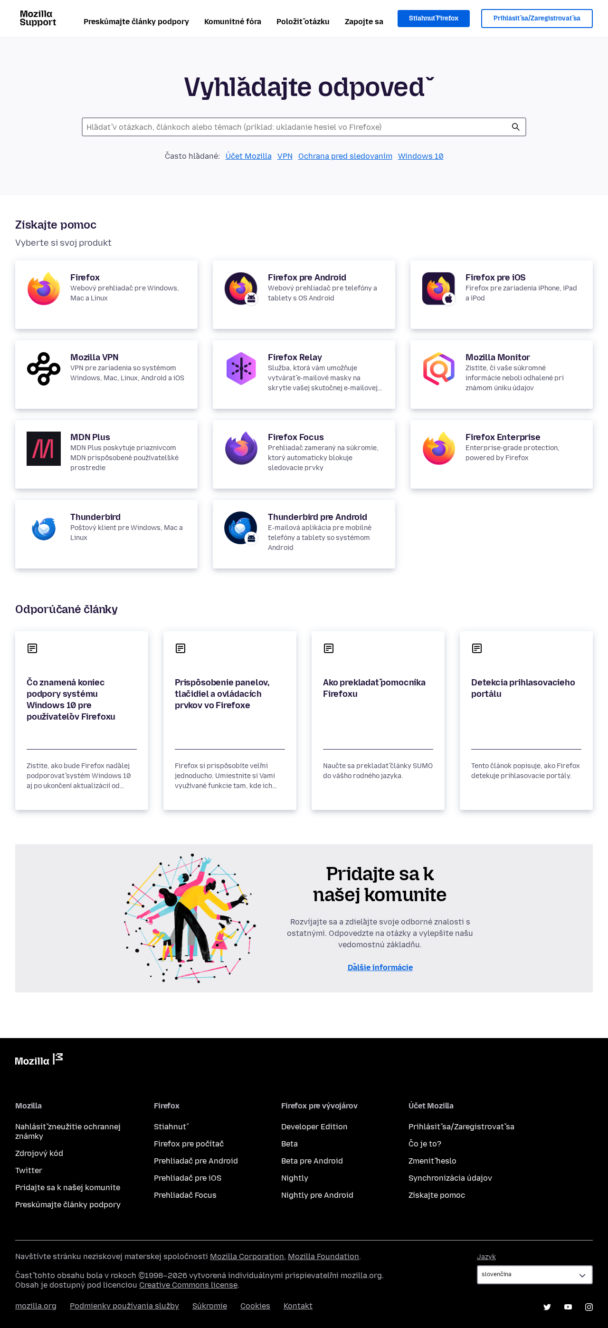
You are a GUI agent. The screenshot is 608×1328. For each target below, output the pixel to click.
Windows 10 (421, 156)
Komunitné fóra (232, 21)
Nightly (294, 1178)
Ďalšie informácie (380, 967)
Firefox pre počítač (189, 1143)
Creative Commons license (188, 1285)
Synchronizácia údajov (450, 1178)
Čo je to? (424, 1143)
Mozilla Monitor (498, 357)
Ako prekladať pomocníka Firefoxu (374, 688)
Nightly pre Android (317, 1195)
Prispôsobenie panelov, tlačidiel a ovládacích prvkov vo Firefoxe (222, 694)
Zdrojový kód (39, 1153)
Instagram (589, 1307)
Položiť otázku (303, 21)
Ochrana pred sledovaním (345, 156)
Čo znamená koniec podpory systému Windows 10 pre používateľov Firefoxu (71, 699)
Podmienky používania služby (124, 1305)
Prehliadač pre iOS (187, 1178)
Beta (289, 1143)
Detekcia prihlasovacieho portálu (523, 688)
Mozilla (39, 1060)
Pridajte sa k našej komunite (67, 1187)
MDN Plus (90, 437)
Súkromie (209, 1305)
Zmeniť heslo (432, 1160)
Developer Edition (314, 1126)
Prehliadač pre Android (196, 1160)
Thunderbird (95, 517)
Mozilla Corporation (247, 1256)
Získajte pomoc (436, 1195)
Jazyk (486, 1257)
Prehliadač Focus (185, 1195)
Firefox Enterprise (503, 437)
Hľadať (515, 127)
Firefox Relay (295, 357)
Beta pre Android (312, 1160)
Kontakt (298, 1305)
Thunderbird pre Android (317, 517)
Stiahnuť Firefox (433, 18)
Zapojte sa (364, 21)
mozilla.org (36, 1305)
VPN (285, 156)
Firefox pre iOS (496, 277)
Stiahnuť (170, 1126)
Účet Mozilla (249, 156)
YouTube (568, 1307)
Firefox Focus (296, 437)
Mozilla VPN (94, 357)
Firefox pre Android (307, 277)
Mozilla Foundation (323, 1256)
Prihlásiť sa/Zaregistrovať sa (537, 18)
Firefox (85, 277)
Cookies (255, 1305)
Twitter (28, 1170)
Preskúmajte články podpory (136, 21)
